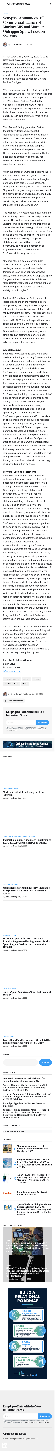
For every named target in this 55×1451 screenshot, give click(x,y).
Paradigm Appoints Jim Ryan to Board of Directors (24, 1104)
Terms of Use (11, 730)
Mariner (37, 679)
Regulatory (8, 789)
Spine (6, 14)
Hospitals (8, 935)
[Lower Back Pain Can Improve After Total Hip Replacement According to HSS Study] (27, 1021)
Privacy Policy (37, 729)
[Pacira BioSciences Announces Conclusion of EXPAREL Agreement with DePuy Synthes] (27, 821)
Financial (7, 989)
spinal (24, 684)
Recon (14, 836)
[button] (4, 3)
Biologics (7, 836)
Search (6, 1055)
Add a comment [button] (15, 701)
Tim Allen (11, 1251)
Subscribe (42, 722)
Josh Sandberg (13, 1279)
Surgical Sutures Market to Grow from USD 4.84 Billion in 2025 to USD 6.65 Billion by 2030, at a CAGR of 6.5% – (25, 1087)
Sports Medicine (29, 836)
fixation (26, 679)
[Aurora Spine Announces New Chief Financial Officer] (27, 973)
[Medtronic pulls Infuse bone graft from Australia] (27, 773)
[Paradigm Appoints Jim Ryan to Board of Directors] (7, 1193)
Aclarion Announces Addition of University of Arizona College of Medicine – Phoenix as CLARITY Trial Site (27, 1096)
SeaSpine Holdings (11, 684)
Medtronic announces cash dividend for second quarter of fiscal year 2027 (24, 1079)
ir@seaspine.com (12, 671)
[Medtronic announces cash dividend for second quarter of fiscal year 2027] (7, 1148)
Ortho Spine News (18, 3)
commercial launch (12, 679)
